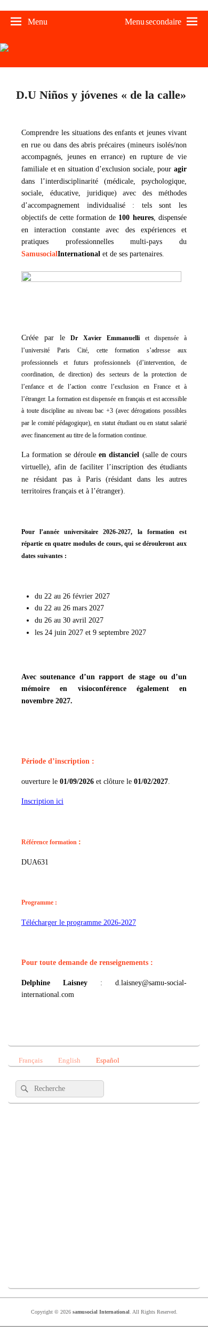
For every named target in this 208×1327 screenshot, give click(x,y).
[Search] (23, 1089)
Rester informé (68, 1129)
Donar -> (68, 1270)
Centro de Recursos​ (68, 1164)
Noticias (68, 1235)
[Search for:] (59, 1089)
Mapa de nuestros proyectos (68, 1200)
